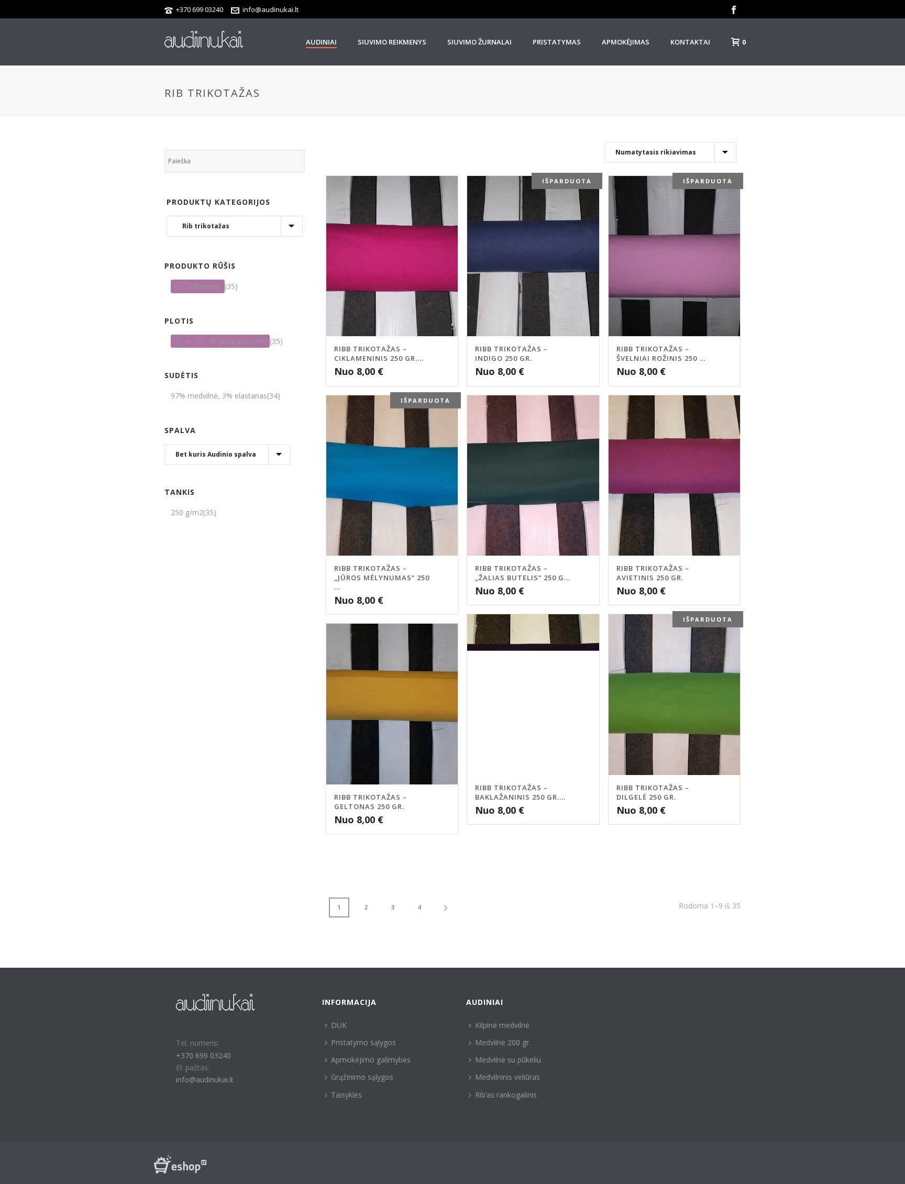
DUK (339, 1025)
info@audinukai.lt (270, 9)
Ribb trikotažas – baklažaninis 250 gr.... (520, 792)
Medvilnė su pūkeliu (508, 1060)
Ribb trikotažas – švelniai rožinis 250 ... (660, 353)
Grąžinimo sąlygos (362, 1077)
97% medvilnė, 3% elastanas (219, 396)
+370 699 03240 (199, 9)
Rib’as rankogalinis (506, 1095)
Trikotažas (203, 286)
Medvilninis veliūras (507, 1077)
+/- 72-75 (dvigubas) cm (225, 341)
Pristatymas (557, 42)
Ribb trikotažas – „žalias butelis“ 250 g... (522, 572)
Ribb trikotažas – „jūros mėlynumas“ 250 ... (381, 577)
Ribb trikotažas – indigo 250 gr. (511, 353)
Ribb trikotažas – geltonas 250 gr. (370, 801)
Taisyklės (346, 1095)
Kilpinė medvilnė (502, 1025)
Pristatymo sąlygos (363, 1042)
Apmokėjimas (625, 42)
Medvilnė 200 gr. (503, 1042)
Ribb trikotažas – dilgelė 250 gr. (652, 792)
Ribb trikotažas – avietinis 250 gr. (652, 572)
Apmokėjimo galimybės (371, 1060)
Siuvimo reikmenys (392, 42)
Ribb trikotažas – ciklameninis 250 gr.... (379, 353)
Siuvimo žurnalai (479, 42)
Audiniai (321, 42)
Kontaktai (690, 42)
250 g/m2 (187, 512)
